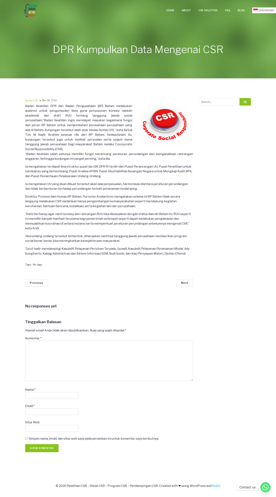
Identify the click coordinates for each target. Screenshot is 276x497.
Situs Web (32, 422)
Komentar (33, 338)
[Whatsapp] (265, 487)
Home (170, 10)
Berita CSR (31, 100)
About (186, 10)
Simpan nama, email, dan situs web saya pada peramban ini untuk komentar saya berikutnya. (94, 438)
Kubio (216, 486)
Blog (241, 10)
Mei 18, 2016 (49, 100)
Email (30, 406)
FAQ (227, 10)
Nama (30, 389)
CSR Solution (208, 10)
